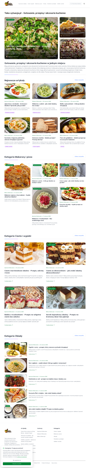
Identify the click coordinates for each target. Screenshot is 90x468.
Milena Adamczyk (8, 135)
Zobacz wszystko (79, 80)
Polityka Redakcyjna (46, 462)
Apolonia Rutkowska (9, 101)
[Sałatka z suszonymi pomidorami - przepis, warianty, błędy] (31, 38)
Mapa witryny (54, 462)
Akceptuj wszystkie (17, 463)
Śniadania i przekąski (51, 3)
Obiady (44, 3)
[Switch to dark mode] (84, 3)
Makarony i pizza (38, 3)
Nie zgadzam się (17, 460)
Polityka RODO (37, 462)
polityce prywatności (22, 456)
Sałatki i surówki (60, 3)
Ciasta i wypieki (31, 3)
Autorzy (39, 428)
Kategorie (57, 428)
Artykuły (23, 428)
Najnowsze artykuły (22, 3)
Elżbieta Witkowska (36, 101)
